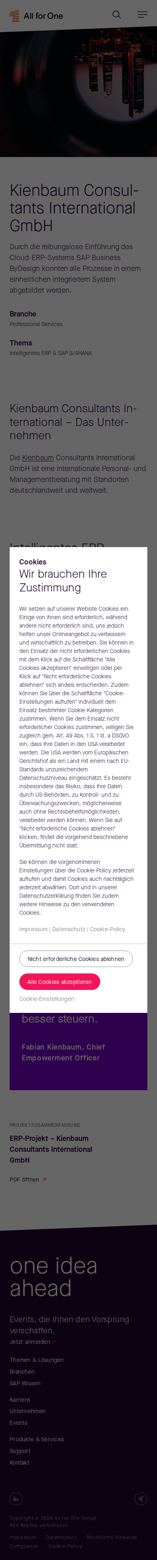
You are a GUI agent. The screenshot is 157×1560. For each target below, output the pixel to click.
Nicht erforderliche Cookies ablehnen (76, 960)
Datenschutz (68, 930)
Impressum (33, 930)
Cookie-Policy (108, 930)
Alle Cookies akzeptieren (59, 982)
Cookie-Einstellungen (46, 999)
